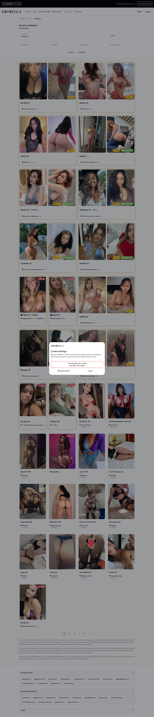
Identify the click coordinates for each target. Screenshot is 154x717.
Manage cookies (64, 371)
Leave (90, 371)
